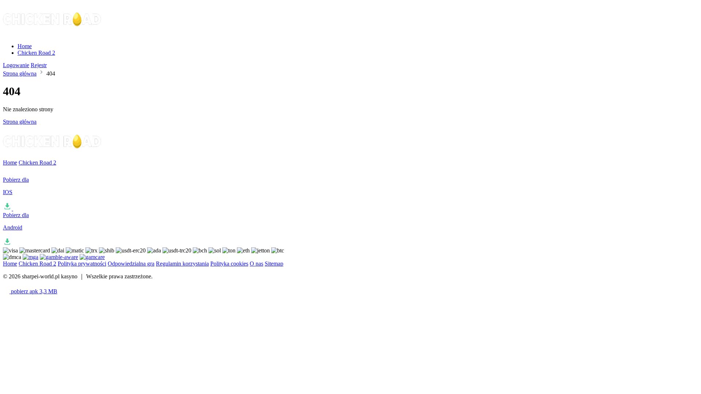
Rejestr (39, 65)
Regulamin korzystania (182, 263)
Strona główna (20, 73)
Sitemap (274, 263)
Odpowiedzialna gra (131, 263)
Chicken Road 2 (36, 53)
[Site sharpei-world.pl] (52, 34)
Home (25, 46)
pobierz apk (33, 291)
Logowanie (16, 65)
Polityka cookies (229, 263)
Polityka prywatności (82, 263)
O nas (256, 263)
